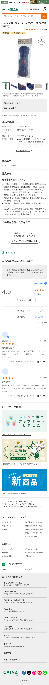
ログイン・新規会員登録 (30, 9)
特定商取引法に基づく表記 (34, 522)
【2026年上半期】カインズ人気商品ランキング (21, 464)
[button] (44, 16)
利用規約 (5, 553)
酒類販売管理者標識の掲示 (34, 529)
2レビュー (43, 30)
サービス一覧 (6, 522)
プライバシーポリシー (32, 549)
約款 (28, 270)
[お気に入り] (41, 41)
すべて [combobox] (40, 311)
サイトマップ (6, 526)
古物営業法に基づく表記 (33, 526)
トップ (4, 501)
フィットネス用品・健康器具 (19, 501)
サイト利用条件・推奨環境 (34, 553)
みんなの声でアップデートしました (16, 435)
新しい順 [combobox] (39, 317)
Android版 (28, 569)
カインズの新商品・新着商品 (14, 493)
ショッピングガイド (9, 549)
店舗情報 (5, 529)
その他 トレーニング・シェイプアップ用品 (17, 504)
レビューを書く (26, 300)
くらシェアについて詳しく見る (24, 241)
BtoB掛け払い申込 (31, 536)
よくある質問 (6, 556)
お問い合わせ (29, 556)
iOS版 (4, 569)
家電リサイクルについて (33, 533)
